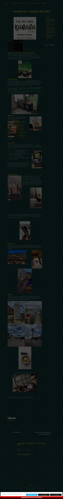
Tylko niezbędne (44, 494)
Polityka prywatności (4, 497)
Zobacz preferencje (55, 494)
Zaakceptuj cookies (31, 494)
